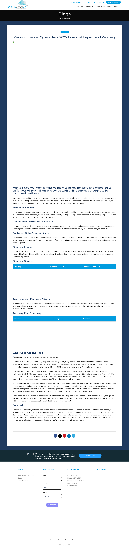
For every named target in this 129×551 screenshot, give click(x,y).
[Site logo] (18, 5)
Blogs (20, 478)
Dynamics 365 (71, 475)
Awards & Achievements (26, 475)
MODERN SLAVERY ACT (57, 538)
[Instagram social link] (67, 544)
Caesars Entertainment (91, 367)
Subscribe (52, 505)
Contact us (90, 456)
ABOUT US (90, 538)
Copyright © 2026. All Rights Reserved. (64, 540)
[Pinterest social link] (64, 436)
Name (45, 475)
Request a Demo (113, 2)
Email (45, 484)
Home (61, 18)
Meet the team (23, 481)
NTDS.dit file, (51, 376)
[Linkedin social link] (69, 436)
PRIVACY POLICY (41, 538)
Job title (45, 492)
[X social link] (60, 436)
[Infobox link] (74, 2)
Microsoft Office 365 (74, 478)
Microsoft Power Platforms (76, 481)
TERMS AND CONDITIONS (76, 538)
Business (67, 18)
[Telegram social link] (73, 436)
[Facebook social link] (55, 436)
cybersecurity (65, 420)
